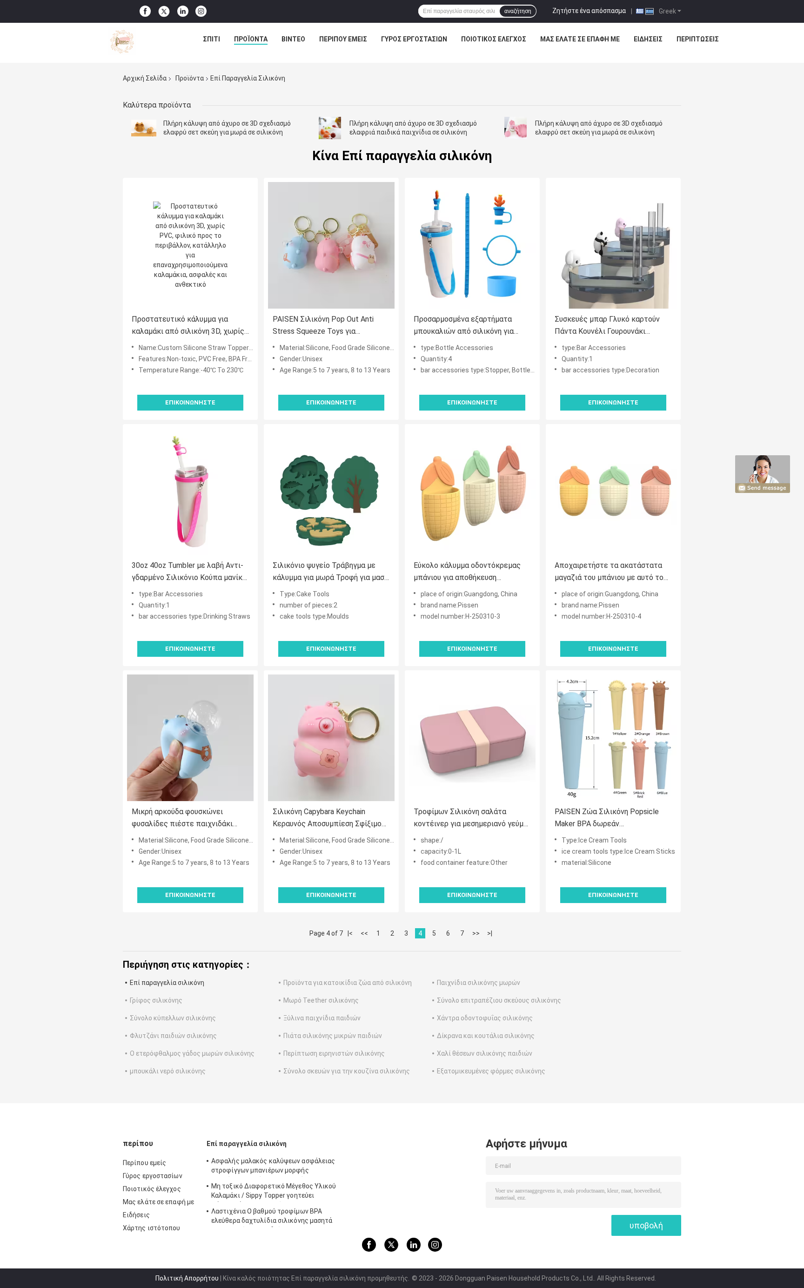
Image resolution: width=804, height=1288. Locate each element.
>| (489, 933)
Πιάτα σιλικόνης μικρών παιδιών (332, 1035)
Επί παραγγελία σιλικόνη (167, 982)
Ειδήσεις (648, 39)
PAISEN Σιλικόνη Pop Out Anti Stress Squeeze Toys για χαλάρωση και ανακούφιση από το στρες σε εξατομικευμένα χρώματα (330, 326)
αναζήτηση (517, 11)
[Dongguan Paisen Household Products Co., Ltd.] (122, 41)
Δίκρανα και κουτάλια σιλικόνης (486, 1035)
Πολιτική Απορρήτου (187, 1278)
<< (364, 933)
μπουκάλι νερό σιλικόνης (168, 1071)
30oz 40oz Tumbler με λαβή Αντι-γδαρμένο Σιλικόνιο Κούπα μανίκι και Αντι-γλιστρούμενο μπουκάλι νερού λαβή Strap (188, 572)
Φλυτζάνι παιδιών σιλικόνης (173, 1035)
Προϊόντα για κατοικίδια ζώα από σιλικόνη (347, 982)
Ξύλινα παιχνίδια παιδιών (322, 1018)
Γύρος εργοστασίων (414, 39)
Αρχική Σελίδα (145, 78)
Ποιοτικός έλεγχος (493, 39)
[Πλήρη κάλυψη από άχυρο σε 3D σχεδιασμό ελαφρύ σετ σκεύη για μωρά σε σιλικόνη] (143, 128)
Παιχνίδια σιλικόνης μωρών (478, 982)
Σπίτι (211, 39)
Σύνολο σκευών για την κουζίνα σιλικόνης (346, 1071)
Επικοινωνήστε (190, 402)
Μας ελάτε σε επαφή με (580, 39)
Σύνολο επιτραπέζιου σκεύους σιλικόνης (499, 1000)
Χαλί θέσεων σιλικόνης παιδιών (484, 1053)
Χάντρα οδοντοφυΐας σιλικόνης (485, 1018)
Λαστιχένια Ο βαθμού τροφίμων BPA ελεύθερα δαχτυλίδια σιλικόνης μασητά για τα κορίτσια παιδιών (272, 1217)
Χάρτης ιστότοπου (152, 1228)
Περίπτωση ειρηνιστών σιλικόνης (334, 1053)
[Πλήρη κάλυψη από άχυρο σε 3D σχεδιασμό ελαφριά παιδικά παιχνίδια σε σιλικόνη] (329, 128)
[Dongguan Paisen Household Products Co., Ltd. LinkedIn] (182, 11)
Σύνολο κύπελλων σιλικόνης (173, 1018)
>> (476, 933)
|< (350, 933)
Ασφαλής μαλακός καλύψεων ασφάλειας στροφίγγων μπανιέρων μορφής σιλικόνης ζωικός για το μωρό (273, 1167)
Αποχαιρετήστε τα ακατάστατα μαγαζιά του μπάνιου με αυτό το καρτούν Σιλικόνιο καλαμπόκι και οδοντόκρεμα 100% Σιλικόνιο (611, 572)
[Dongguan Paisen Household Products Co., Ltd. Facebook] (145, 11)
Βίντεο (293, 39)
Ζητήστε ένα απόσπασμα (589, 10)
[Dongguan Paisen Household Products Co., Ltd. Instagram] (201, 11)
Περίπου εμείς (343, 39)
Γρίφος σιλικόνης (156, 1000)
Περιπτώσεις (698, 39)
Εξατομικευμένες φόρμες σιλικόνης (491, 1071)
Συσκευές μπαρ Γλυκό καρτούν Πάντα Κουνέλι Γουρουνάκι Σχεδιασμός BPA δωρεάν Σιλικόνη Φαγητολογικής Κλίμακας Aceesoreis (612, 326)
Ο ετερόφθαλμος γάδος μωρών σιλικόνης (192, 1053)
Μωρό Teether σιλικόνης (321, 1000)
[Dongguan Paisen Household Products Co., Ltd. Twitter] (164, 11)
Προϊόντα (251, 39)
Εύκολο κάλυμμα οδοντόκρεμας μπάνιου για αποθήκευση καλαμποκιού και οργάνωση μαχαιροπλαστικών (467, 572)
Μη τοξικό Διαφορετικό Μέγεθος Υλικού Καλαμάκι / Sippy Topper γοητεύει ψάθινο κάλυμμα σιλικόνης (273, 1192)
